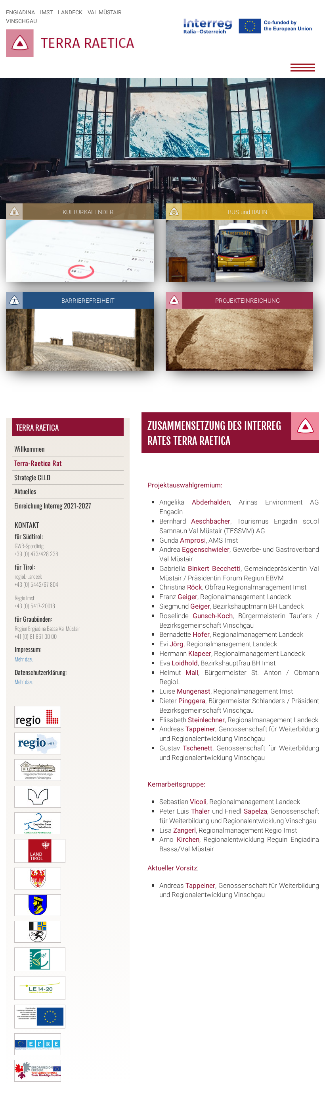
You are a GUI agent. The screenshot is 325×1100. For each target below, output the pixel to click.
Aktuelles (25, 491)
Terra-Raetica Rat (38, 463)
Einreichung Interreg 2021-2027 (52, 505)
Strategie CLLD (32, 477)
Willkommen (29, 449)
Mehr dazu (24, 659)
